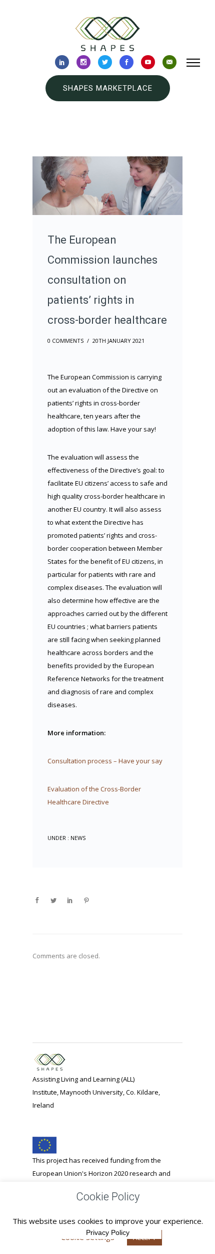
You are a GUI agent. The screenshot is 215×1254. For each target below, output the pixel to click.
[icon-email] (169, 62)
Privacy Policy (108, 1232)
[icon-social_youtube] (148, 62)
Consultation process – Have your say (105, 760)
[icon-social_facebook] (127, 62)
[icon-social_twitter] (105, 62)
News (77, 838)
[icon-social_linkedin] (62, 62)
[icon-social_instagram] (83, 62)
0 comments (66, 340)
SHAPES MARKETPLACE (107, 88)
